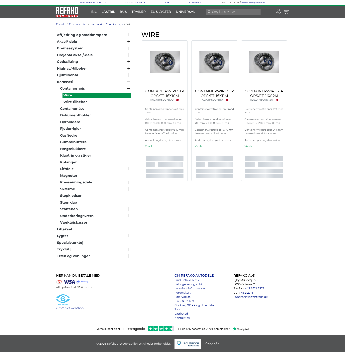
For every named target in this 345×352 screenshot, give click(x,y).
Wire (129, 24)
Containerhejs (114, 24)
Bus (123, 12)
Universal (185, 12)
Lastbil (108, 12)
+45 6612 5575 (254, 288)
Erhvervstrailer (78, 24)
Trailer (139, 12)
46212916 (247, 292)
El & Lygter (161, 12)
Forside (60, 24)
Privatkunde (229, 2)
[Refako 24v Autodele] (67, 12)
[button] (149, 146)
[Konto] (279, 12)
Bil (94, 12)
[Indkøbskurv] (286, 12)
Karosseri (96, 24)
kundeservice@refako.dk (251, 297)
